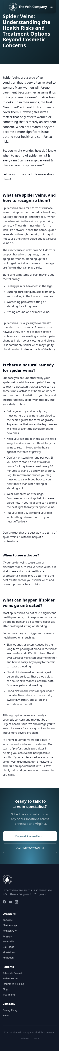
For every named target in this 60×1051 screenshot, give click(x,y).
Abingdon (8, 957)
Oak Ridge (8, 946)
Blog (5, 989)
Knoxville (8, 920)
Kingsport (8, 936)
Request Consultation (30, 836)
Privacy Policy (10, 1010)
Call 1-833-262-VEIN (30, 848)
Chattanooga (10, 925)
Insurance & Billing (13, 983)
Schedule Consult (12, 973)
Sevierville (8, 941)
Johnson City (9, 930)
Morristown (9, 952)
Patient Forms (10, 978)
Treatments (9, 994)
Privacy (24, 1038)
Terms (35, 1038)
